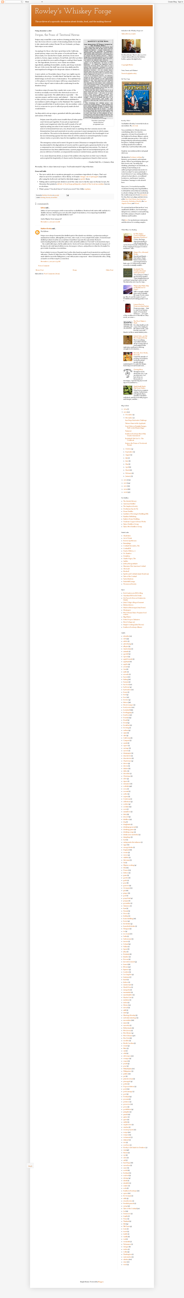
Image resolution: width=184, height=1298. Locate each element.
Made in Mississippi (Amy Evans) (134, 608)
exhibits (126, 858)
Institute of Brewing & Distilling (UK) (135, 514)
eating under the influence (132, 842)
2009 (126, 489)
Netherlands (127, 1028)
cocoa (125, 789)
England (126, 850)
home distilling (128, 919)
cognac (125, 797)
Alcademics (127, 536)
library (125, 967)
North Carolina (128, 1043)
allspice (125, 647)
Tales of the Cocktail (130, 577)
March (127, 470)
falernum (126, 860)
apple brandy (127, 659)
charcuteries (127, 758)
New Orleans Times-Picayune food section (134, 614)
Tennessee (127, 1214)
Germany (126, 888)
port (124, 1094)
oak (124, 1051)
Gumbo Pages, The (129, 559)
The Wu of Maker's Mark (140, 322)
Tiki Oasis (126, 1227)
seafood (126, 1176)
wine (125, 1262)
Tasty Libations (128, 579)
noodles (126, 1041)
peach (125, 1064)
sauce (125, 1168)
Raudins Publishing (129, 517)
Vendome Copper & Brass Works (134, 522)
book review (127, 708)
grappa (125, 901)
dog (124, 822)
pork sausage (127, 1092)
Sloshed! (126, 571)
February (128, 473)
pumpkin (126, 1112)
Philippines (127, 1071)
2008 (126, 492)
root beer (126, 1145)
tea (124, 1211)
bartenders (127, 690)
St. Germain (127, 1196)
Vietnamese (127, 1244)
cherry (125, 766)
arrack (125, 667)
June (127, 461)
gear (124, 883)
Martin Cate (127, 998)
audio (125, 672)
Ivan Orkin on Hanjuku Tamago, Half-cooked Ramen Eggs (136, 427)
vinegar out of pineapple (89, 177)
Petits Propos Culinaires (131, 620)
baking (125, 680)
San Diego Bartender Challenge (136, 420)
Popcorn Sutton (128, 1087)
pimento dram (128, 1079)
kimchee (126, 957)
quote (125, 1120)
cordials (126, 807)
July (126, 458)
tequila (125, 1216)
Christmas (126, 776)
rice (124, 1143)
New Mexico (127, 1033)
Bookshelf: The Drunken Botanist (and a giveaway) (140, 271)
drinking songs (128, 832)
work (125, 1265)
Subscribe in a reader (129, 34)
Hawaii (48, 197)
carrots (125, 751)
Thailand (126, 1221)
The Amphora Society (130, 506)
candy (125, 743)
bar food (126, 685)
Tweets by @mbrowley (129, 74)
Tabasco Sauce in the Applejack (135, 423)
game (125, 875)
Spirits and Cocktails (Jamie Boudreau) (136, 574)
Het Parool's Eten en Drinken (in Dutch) (134, 599)
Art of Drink (127, 538)
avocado (126, 674)
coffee (125, 794)
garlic (125, 881)
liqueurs (126, 970)
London (126, 972)
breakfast (126, 725)
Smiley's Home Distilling (131, 519)
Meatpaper (127, 610)
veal (124, 1239)
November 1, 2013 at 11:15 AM (50, 222)
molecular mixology (129, 1018)
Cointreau (126, 799)
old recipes (127, 1056)
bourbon (126, 715)
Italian (125, 947)
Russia (125, 1153)
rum (124, 1150)
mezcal (125, 1008)
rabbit (125, 1122)
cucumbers (126, 812)
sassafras (126, 1166)
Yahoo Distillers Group (131, 524)
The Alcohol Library (129, 501)
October (128, 449)
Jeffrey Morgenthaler (130, 564)
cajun (125, 733)
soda (125, 1188)
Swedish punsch (128, 1204)
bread (125, 723)
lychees (125, 982)
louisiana (126, 977)
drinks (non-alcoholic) (130, 835)
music (125, 1023)
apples (125, 664)
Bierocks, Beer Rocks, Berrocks (141, 354)
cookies (125, 804)
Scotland (126, 1173)
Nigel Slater (127, 617)
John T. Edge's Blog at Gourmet (133, 603)
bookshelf (126, 710)
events (125, 853)
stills (124, 1199)
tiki (124, 1224)
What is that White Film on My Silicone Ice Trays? (141, 288)
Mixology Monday (129, 1015)
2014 (125, 409)
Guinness (126, 906)
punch (125, 1115)
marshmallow (127, 995)
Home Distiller (128, 512)
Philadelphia (127, 1069)
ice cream (126, 934)
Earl (124, 840)
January (128, 476)
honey (125, 921)
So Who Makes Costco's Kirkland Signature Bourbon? (140, 236)
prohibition (127, 1109)
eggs (125, 845)
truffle (125, 1234)
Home (75, 270)
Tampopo (128, 431)
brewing (43, 197)
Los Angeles (127, 975)
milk (124, 1010)
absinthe (126, 636)
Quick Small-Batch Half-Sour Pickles (140, 387)
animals (126, 652)
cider (125, 779)
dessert (125, 817)
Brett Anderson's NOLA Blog (133, 593)
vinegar (126, 1247)
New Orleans (127, 1036)
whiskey (126, 1260)
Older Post (109, 270)
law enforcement (129, 962)
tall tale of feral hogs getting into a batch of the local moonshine (80, 184)
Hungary (126, 929)
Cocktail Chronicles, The (131, 546)
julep (125, 952)
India (125, 936)
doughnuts (127, 825)
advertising (127, 644)
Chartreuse (127, 761)
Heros (125, 914)
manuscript (127, 985)
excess (125, 855)
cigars (125, 781)
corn (125, 809)
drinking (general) (129, 827)
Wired (137, 203)
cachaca (125, 730)
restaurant (127, 1137)
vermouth (126, 1242)
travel (125, 1232)
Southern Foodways (130, 1191)
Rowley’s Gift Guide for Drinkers (134, 1148)
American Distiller (129, 504)
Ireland (125, 944)
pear (125, 1066)
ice (124, 931)
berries (125, 700)
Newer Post (40, 270)
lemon (125, 965)
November (129, 418)
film (124, 868)
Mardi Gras (127, 987)
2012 (125, 480)
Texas (125, 1219)
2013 (125, 412)
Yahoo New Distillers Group (132, 527)
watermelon (127, 1257)
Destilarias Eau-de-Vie (130, 509)
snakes (125, 1186)
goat (124, 896)
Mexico (125, 1005)
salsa (125, 1158)
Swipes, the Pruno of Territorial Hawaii (136, 444)
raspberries (127, 1125)
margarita (126, 990)
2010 (125, 486)
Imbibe (125, 561)
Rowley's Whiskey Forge (73, 11)
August (127, 455)
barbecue (126, 687)
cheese (125, 764)
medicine (126, 1000)
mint (124, 1013)
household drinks (129, 926)
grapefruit (126, 898)
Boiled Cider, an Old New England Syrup (140, 337)
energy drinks (128, 847)
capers (125, 746)
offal (124, 1053)
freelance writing (136, 157)
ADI (124, 639)
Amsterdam (127, 649)
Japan (125, 949)
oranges (126, 1059)
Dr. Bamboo (127, 554)
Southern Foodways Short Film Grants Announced (135, 435)
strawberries (127, 1201)
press (125, 1107)
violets (125, 1249)
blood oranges (128, 705)
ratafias (126, 1127)
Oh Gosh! (126, 569)
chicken (125, 769)
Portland (126, 1097)
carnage (126, 748)
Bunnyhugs (127, 543)
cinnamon (126, 784)
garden (125, 878)
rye (124, 1155)
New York (126, 1038)
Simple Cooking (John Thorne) (133, 625)
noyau (125, 1046)
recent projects (128, 1130)
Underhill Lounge (129, 582)
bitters (125, 703)
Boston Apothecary (129, 541)
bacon (125, 677)
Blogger (101, 1282)
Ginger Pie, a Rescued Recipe (141, 253)
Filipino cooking (128, 865)
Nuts (124, 1048)
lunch (125, 980)
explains (87, 189)
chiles (125, 771)
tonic (125, 1229)
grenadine (126, 903)
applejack (126, 662)
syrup (125, 1206)
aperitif (125, 654)
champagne (127, 753)
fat (124, 863)
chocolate (126, 774)
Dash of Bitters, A (129, 551)
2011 (125, 483)
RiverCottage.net (129, 622)
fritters (125, 873)
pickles (125, 1074)
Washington (127, 1254)
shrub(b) (126, 1183)
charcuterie (127, 756)
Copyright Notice (127, 65)
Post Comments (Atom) (52, 274)
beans (125, 692)
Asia (124, 669)
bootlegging (127, 713)
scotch (125, 1170)
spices (125, 1193)
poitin (125, 1084)
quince (125, 1117)
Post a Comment (43, 266)
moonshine (54, 197)
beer (124, 697)
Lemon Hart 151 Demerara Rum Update (141, 305)
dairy (125, 814)
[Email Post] (67, 195)
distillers (126, 820)
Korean (125, 959)
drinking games (128, 830)
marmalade (127, 992)
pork (125, 1089)
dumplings (127, 837)
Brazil (125, 720)
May (127, 464)
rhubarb (126, 1140)
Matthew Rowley (46, 229)
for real (135, 126)
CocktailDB (127, 549)
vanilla (125, 1237)
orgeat (125, 1061)
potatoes (126, 1102)
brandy (125, 718)
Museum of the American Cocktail (134, 566)
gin (124, 891)
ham (124, 908)
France (125, 870)
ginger (125, 893)
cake (124, 736)
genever (126, 886)
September (129, 452)
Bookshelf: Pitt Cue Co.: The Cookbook (134, 439)
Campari (126, 741)
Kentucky (126, 954)
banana (125, 682)
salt (124, 1160)
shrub (125, 1181)
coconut (126, 791)
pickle (83, 179)
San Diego (126, 1163)
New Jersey (127, 1031)
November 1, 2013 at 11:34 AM (50, 262)
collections (126, 802)
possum (126, 1099)
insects (125, 942)
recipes (125, 1135)
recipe (125, 1132)
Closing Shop (138, 370)
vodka (125, 1252)
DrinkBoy (126, 556)
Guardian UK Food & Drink (132, 596)
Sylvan (43, 208)
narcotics (126, 1026)
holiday (125, 916)
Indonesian (127, 939)
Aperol (125, 657)
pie (124, 1076)
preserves (126, 1104)
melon (125, 1003)
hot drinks (126, 924)
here (126, 220)
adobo (125, 641)
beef (124, 695)
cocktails (126, 786)
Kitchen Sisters (128, 605)
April (127, 467)
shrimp (125, 1178)
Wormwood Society (129, 584)
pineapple (126, 1082)
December (129, 415)
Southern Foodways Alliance (132, 627)
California (126, 738)
